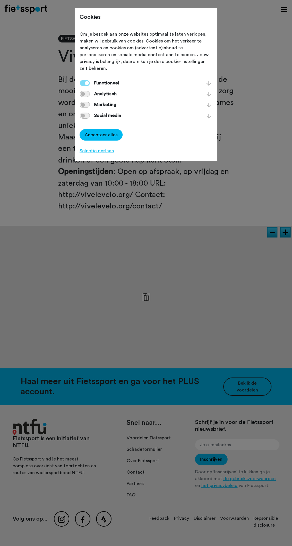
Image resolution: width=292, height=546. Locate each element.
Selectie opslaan (97, 151)
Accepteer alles (101, 135)
